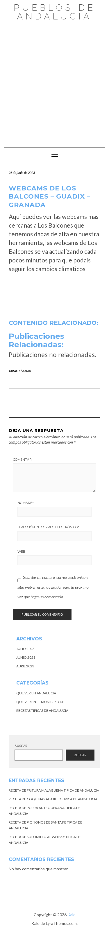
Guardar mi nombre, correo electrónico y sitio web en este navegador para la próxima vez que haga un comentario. (53, 587)
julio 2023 (25, 648)
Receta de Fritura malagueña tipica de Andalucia (54, 790)
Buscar (21, 746)
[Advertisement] (54, 81)
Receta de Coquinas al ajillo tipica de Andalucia (53, 799)
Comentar (22, 460)
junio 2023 (25, 657)
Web (21, 552)
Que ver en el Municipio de (40, 702)
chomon (25, 371)
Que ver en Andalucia (36, 693)
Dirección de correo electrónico (48, 527)
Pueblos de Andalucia (55, 12)
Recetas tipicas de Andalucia (42, 710)
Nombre (25, 503)
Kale (71, 914)
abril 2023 (25, 666)
